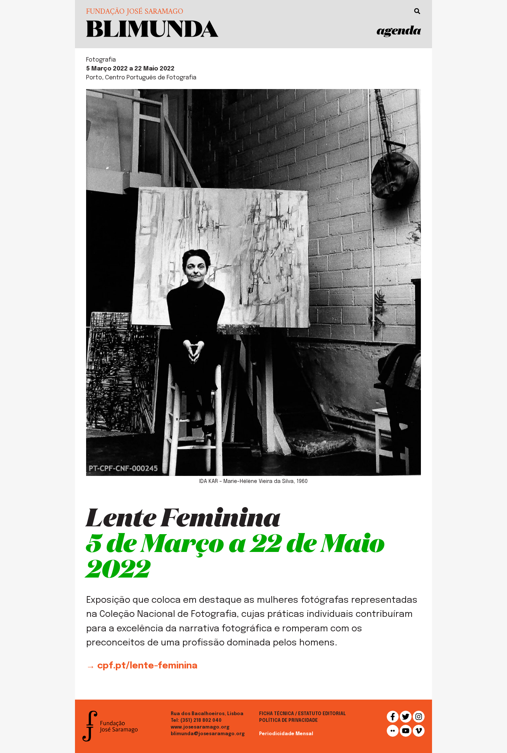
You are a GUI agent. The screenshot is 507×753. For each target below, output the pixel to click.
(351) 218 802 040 (201, 721)
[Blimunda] (152, 28)
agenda (399, 30)
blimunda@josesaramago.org (208, 734)
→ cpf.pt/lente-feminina (141, 666)
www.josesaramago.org (200, 727)
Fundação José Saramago (134, 12)
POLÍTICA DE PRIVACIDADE (288, 721)
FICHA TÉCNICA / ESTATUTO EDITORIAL (302, 714)
